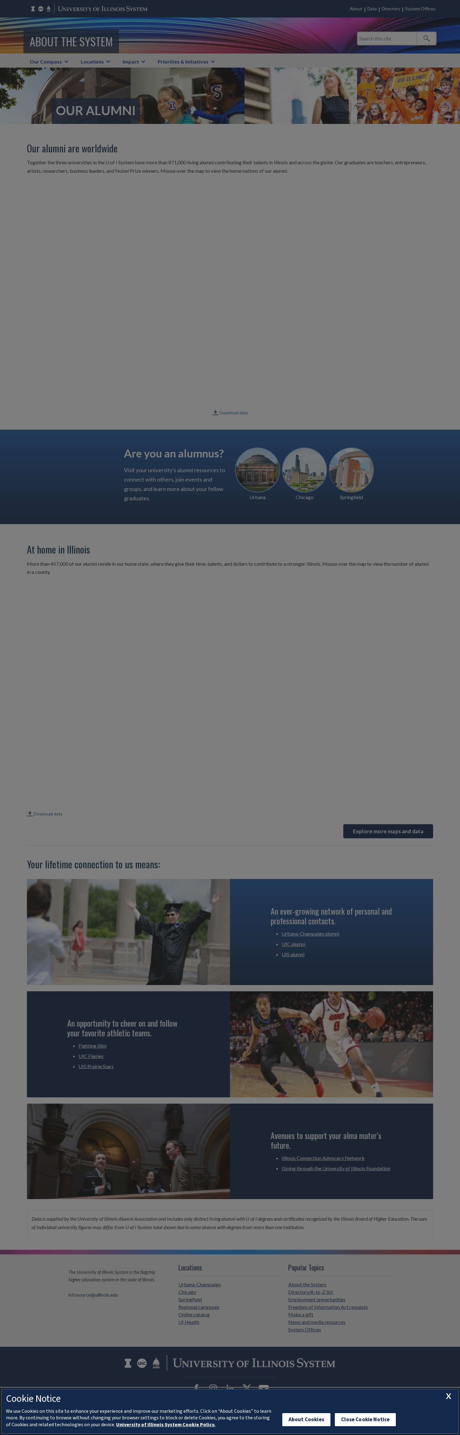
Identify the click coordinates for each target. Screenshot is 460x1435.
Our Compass (46, 61)
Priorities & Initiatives (183, 61)
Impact (131, 61)
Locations (92, 61)
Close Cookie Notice (365, 1419)
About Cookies (306, 1419)
